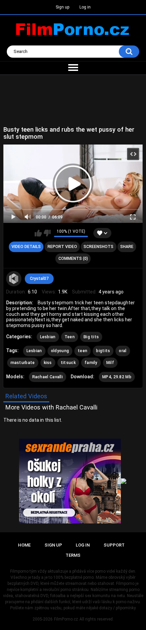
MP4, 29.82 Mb (116, 377)
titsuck (68, 362)
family (91, 362)
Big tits (91, 337)
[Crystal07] (14, 279)
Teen (70, 337)
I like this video (38, 233)
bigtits (103, 350)
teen (82, 350)
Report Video (62, 246)
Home (24, 545)
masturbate (23, 362)
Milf (110, 362)
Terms (73, 555)
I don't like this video (47, 233)
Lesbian (48, 337)
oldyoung (60, 350)
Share (126, 246)
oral (122, 350)
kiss (48, 362)
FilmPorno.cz (66, 619)
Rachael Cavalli (47, 377)
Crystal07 (39, 278)
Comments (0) (73, 258)
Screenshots (98, 246)
